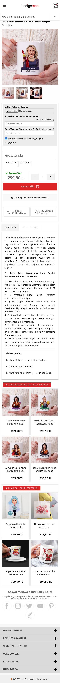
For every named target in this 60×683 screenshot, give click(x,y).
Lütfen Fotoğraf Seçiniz (16, 106)
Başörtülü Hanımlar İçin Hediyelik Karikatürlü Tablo (16, 526)
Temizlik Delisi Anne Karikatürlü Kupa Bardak (44, 422)
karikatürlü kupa (14, 360)
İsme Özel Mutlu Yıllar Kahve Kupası (44, 573)
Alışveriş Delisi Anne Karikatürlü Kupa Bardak (15, 469)
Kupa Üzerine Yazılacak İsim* (19, 128)
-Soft (14, 679)
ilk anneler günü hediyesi (19, 366)
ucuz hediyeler (43, 372)
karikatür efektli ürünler (18, 372)
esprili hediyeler (36, 360)
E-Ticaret (20, 679)
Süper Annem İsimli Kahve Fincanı (16, 573)
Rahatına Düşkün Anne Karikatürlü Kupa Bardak (44, 469)
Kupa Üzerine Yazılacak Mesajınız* (22, 116)
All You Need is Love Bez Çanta (44, 526)
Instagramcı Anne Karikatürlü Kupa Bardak (16, 422)
